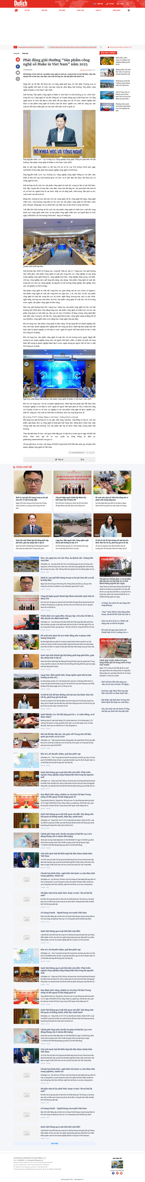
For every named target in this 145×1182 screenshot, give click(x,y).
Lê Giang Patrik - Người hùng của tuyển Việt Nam (64, 912)
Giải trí (47, 572)
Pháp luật (17, 492)
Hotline (111, 4)
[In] (18, 79)
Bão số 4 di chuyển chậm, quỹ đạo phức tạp (61, 754)
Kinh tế (47, 788)
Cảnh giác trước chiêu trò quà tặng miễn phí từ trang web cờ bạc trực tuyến (115, 662)
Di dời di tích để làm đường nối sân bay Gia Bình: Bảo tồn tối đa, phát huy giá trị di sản (112, 541)
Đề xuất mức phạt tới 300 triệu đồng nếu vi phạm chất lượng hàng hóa (88, 47)
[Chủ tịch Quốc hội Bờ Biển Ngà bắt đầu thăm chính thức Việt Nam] (26, 860)
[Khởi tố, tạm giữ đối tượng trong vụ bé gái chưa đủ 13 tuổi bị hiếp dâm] (26, 584)
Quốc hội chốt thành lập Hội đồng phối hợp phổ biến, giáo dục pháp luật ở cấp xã (32, 541)
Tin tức (47, 907)
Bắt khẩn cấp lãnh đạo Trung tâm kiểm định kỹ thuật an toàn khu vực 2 (115, 701)
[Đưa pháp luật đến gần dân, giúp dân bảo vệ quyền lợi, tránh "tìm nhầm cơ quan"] (26, 1171)
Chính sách (107, 559)
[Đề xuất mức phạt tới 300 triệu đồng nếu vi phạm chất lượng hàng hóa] (26, 642)
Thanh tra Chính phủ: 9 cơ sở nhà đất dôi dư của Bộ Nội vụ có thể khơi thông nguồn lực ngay (115, 581)
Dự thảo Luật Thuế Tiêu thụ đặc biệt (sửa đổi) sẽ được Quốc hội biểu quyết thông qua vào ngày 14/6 (114, 692)
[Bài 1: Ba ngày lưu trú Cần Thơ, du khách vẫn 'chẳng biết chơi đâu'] (26, 564)
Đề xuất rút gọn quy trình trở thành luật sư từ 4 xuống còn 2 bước (114, 631)
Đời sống (48, 630)
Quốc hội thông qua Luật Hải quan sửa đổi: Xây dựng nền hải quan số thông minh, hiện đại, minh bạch (67, 815)
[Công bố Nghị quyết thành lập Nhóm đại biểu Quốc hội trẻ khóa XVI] (26, 602)
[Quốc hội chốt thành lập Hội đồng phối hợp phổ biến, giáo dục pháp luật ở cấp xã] (26, 661)
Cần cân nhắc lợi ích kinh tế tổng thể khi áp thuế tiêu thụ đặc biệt (115, 710)
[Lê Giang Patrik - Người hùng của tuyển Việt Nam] (26, 919)
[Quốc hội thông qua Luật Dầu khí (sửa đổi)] (26, 937)
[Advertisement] (72, 29)
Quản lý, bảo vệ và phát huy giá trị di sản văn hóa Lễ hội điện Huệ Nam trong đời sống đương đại (66, 1146)
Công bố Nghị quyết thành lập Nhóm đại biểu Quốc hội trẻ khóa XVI (71, 498)
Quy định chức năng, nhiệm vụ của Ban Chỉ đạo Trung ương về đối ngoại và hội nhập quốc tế (66, 795)
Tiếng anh (100, 4)
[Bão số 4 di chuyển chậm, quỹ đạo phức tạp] (26, 760)
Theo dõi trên (83, 70)
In (83, 460)
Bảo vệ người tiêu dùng (114, 640)
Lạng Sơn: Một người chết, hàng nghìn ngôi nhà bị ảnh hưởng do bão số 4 (72, 541)
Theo (81, 452)
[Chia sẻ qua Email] (18, 73)
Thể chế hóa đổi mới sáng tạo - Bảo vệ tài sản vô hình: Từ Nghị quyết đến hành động (114, 683)
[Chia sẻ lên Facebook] (18, 66)
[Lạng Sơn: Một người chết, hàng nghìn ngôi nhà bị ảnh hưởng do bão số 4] (26, 681)
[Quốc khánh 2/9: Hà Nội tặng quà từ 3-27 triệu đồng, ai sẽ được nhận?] (26, 720)
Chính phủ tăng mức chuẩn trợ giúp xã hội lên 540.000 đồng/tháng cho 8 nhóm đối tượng (66, 835)
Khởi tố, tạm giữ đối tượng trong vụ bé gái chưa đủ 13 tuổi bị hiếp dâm (32, 498)
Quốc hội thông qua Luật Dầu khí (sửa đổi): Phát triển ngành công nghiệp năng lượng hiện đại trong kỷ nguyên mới (67, 774)
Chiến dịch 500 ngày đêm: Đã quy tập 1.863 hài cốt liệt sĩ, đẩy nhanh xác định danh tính (41, 47)
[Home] (18, 59)
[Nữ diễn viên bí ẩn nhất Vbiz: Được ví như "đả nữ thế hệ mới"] (26, 899)
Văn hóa (48, 1159)
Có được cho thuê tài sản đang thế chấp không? (115, 604)
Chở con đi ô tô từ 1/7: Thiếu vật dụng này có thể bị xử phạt (114, 622)
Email (121, 4)
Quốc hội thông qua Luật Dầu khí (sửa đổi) (60, 931)
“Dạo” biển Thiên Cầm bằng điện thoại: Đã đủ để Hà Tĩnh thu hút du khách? (116, 613)
